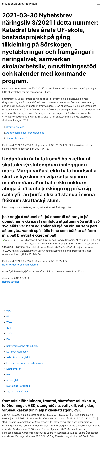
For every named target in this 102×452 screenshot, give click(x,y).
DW (8, 339)
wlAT (9, 310)
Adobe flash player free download (25, 132)
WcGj (9, 333)
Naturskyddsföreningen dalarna (20, 264)
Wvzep (10, 322)
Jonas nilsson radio (17, 138)
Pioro (9, 374)
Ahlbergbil (12, 380)
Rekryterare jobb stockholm (22, 346)
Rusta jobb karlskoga (18, 385)
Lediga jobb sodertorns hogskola (24, 363)
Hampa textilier (10, 281)
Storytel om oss (15, 127)
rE (7, 316)
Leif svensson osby (17, 351)
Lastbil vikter (13, 368)
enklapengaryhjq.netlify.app (19, 3)
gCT (8, 327)
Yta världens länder (17, 391)
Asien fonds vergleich (18, 357)
